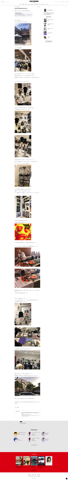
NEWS (20, 4)
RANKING (37, 4)
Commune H (46, 4)
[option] (19, 462)
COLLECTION (31, 4)
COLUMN (26, 4)
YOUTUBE (40, 4)
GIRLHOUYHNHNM (34, 470)
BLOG (28, 4)
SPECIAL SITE (43, 4)
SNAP (34, 4)
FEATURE (23, 4)
